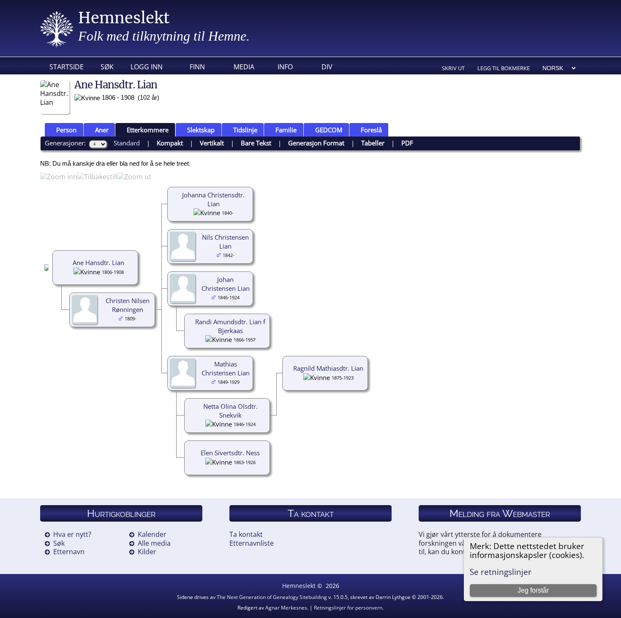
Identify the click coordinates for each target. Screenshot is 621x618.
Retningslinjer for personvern (348, 607)
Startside (66, 66)
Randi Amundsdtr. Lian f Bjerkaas (230, 326)
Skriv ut (453, 68)
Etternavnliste (251, 543)
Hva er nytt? (72, 534)
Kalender (152, 534)
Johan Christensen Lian (226, 284)
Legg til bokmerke (503, 68)
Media (244, 66)
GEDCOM (328, 130)
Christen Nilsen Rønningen (128, 305)
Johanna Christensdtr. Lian (213, 199)
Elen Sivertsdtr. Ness (230, 452)
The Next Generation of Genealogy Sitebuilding (272, 597)
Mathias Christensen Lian (226, 368)
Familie (286, 130)
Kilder (147, 551)
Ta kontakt (246, 534)
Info (285, 66)
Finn (197, 66)
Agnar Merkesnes (286, 607)
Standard (127, 143)
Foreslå (371, 130)
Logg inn (147, 66)
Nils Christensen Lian (225, 241)
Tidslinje (245, 130)
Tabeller (372, 143)
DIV (326, 66)
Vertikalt (212, 143)
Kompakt (170, 143)
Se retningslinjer (500, 571)
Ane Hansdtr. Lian (98, 262)
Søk (107, 66)
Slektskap (201, 130)
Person (66, 130)
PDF (407, 143)
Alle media (154, 543)
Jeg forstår (533, 590)
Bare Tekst (256, 143)
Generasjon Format (316, 143)
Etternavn (68, 551)
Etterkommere (148, 130)
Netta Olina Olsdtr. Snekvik (230, 410)
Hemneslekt (124, 17)
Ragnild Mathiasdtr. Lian (328, 368)
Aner (102, 130)
